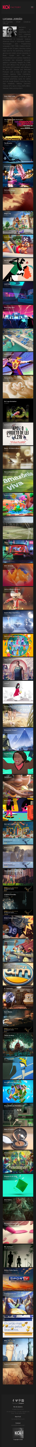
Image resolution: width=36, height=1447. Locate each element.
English (21, 1403)
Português (15, 1403)
